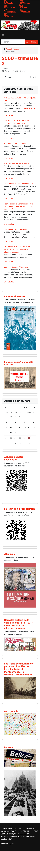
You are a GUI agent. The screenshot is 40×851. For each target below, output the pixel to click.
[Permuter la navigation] (3, 35)
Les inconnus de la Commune (15, 229)
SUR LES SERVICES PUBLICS (16, 164)
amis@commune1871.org (19, 834)
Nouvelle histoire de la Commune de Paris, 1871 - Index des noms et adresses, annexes (18, 249)
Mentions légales (7, 843)
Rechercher (32, 42)
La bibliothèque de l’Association (16, 267)
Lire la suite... (9, 115)
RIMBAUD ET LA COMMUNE (15, 143)
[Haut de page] (36, 847)
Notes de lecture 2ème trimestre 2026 (18, 184)
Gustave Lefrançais (28, 108)
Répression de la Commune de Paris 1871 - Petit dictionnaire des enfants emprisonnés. (18, 206)
